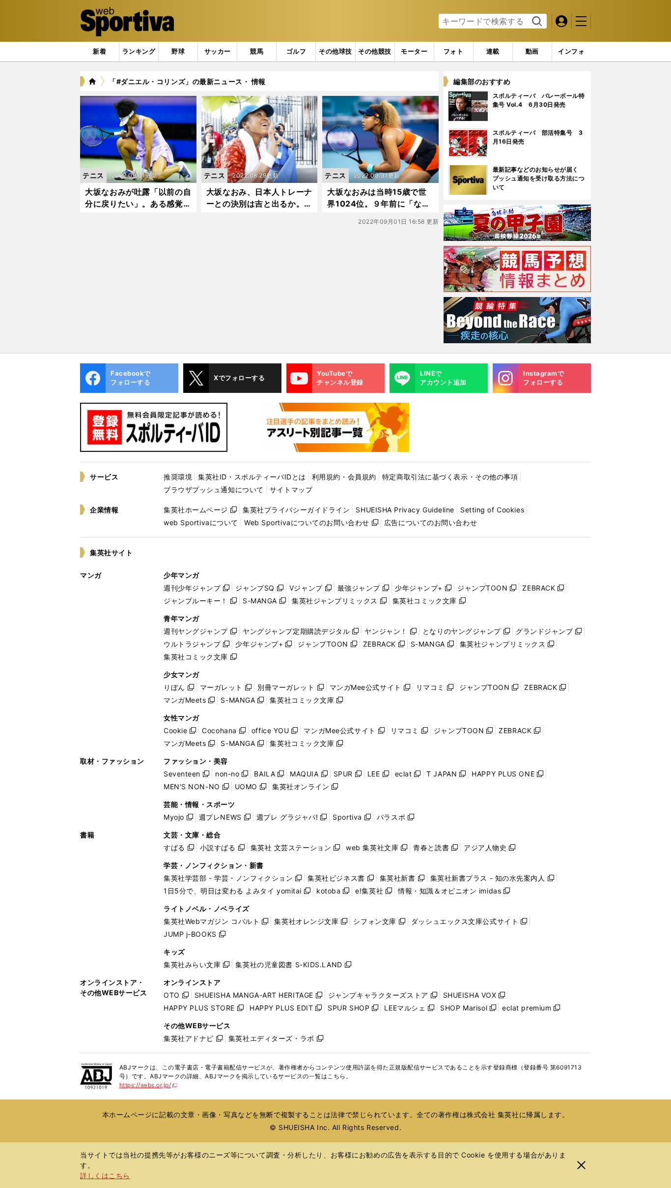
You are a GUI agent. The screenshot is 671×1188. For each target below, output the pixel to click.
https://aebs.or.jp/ (148, 1085)
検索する (535, 21)
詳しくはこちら (105, 1175)
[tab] (178, 51)
